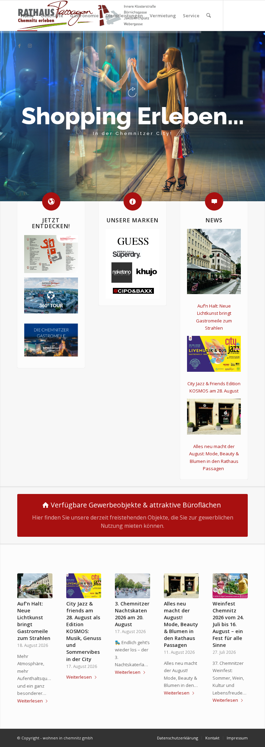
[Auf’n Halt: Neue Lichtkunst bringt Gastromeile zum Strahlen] (34, 585)
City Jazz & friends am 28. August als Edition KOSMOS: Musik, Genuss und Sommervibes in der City (83, 631)
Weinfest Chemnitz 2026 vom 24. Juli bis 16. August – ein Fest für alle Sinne (228, 624)
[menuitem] (27, 15)
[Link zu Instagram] (29, 45)
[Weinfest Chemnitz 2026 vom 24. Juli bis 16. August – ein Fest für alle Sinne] (230, 585)
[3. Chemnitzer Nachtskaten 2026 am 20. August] (132, 585)
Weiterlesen (30, 701)
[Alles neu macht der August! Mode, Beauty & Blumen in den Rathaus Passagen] (181, 585)
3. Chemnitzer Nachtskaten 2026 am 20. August (132, 614)
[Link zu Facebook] (19, 45)
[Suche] (208, 15)
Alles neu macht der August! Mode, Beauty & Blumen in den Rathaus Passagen (181, 624)
